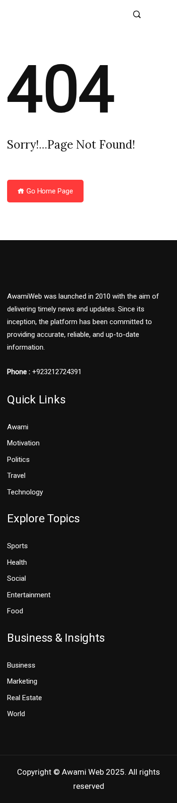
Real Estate (24, 698)
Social (16, 578)
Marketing (22, 681)
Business (21, 665)
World (16, 714)
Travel (16, 475)
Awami (17, 427)
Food (15, 611)
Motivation (23, 443)
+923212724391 (57, 372)
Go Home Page (49, 191)
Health (17, 562)
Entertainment (29, 595)
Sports (17, 546)
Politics (18, 459)
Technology (25, 492)
